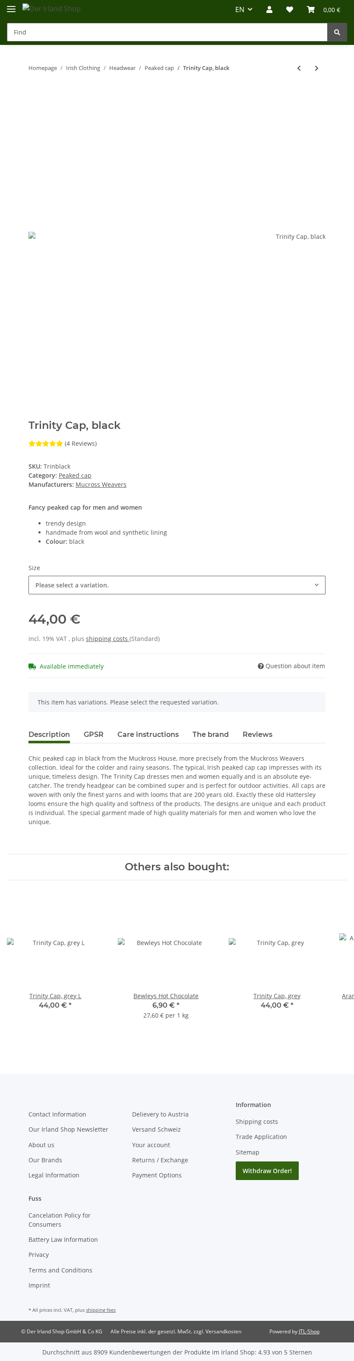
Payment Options (157, 1175)
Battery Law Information (63, 1239)
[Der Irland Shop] (51, 8)
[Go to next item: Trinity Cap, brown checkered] (317, 68)
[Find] (337, 32)
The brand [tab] (211, 734)
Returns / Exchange (160, 1160)
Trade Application (261, 1137)
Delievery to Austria (160, 1114)
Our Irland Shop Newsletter (68, 1129)
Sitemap (247, 1152)
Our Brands (45, 1160)
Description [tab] (49, 734)
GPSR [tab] (94, 734)
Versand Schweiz (156, 1129)
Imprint (39, 1285)
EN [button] (239, 9)
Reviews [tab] (257, 734)
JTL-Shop (309, 1331)
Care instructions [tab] (148, 734)
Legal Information (53, 1175)
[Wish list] (289, 9)
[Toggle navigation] (11, 5)
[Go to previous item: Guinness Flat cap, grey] (299, 68)
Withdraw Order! (267, 1171)
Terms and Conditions (60, 1270)
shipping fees (101, 1310)
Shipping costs (257, 1121)
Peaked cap (75, 475)
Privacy (38, 1254)
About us (41, 1145)
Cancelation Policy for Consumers (59, 1219)
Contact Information (57, 1114)
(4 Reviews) (81, 443)
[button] (269, 9)
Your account (151, 1145)
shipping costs (108, 638)
